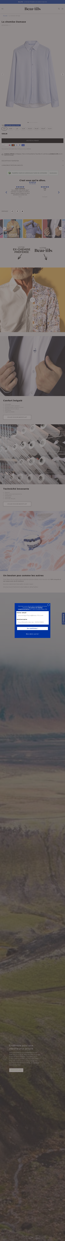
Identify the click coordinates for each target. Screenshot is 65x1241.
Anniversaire (22, 619)
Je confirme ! (32, 628)
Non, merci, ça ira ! (32, 634)
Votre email (21, 612)
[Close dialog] (49, 605)
